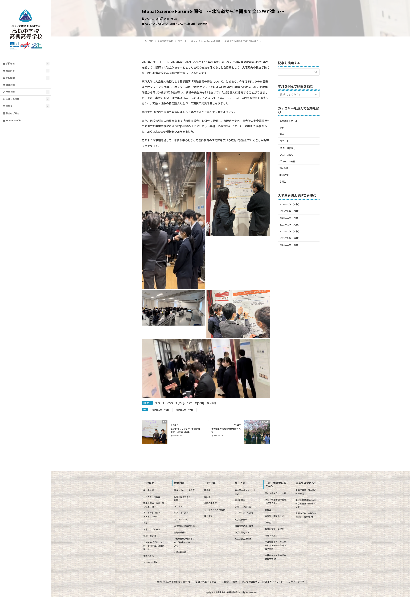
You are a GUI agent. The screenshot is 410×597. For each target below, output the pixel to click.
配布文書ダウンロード (275, 493)
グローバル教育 (287, 161)
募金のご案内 (12, 113)
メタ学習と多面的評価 (184, 526)
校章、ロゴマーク (151, 529)
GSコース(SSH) (181, 513)
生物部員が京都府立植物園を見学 (226, 430)
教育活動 (10, 84)
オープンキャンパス (244, 513)
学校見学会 (240, 500)
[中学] (154, 432)
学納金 (268, 522)
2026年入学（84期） (290, 204)
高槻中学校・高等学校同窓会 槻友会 (305, 515)
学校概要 (10, 63)
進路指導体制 (180, 532)
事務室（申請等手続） (275, 515)
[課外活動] (257, 432)
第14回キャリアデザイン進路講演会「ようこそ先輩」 (185, 430)
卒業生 (8, 106)
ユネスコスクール (288, 120)
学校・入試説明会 (243, 506)
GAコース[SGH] (186, 23)
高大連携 (202, 23)
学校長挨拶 (148, 490)
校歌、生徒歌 (149, 535)
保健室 (268, 509)
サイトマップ (297, 581)
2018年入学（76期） (161, 409)
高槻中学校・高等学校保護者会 (275, 557)
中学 (281, 127)
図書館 (207, 490)
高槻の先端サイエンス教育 (184, 498)
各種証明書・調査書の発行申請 (305, 492)
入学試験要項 (241, 519)
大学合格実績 (180, 552)
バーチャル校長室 (151, 496)
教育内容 (10, 70)
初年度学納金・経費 (244, 526)
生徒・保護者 (12, 99)
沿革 (145, 522)
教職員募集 (148, 555)
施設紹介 (208, 496)
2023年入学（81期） (290, 238)
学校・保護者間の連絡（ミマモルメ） (275, 501)
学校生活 (10, 77)
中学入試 (10, 91)
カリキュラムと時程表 (214, 509)
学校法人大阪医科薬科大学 (174, 581)
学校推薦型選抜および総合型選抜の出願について (184, 542)
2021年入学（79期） (290, 224)
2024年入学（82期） (290, 244)
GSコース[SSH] (166, 23)
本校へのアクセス (207, 581)
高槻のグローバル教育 (184, 490)
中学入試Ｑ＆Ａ (242, 532)
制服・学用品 (271, 535)
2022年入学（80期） (290, 231)
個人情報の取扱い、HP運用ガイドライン (262, 581)
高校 (281, 134)
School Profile (13, 120)
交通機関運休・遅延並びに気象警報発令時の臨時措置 (275, 545)
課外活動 (283, 174)
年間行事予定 (210, 503)
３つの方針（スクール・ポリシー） (152, 515)
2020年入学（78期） (290, 217)
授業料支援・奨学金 (274, 528)
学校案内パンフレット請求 (245, 492)
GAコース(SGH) (181, 519)
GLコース (150, 23)
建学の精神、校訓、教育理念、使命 (153, 505)
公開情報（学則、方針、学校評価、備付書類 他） (153, 546)
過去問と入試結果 (243, 538)
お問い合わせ (230, 581)
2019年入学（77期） (185, 409)
